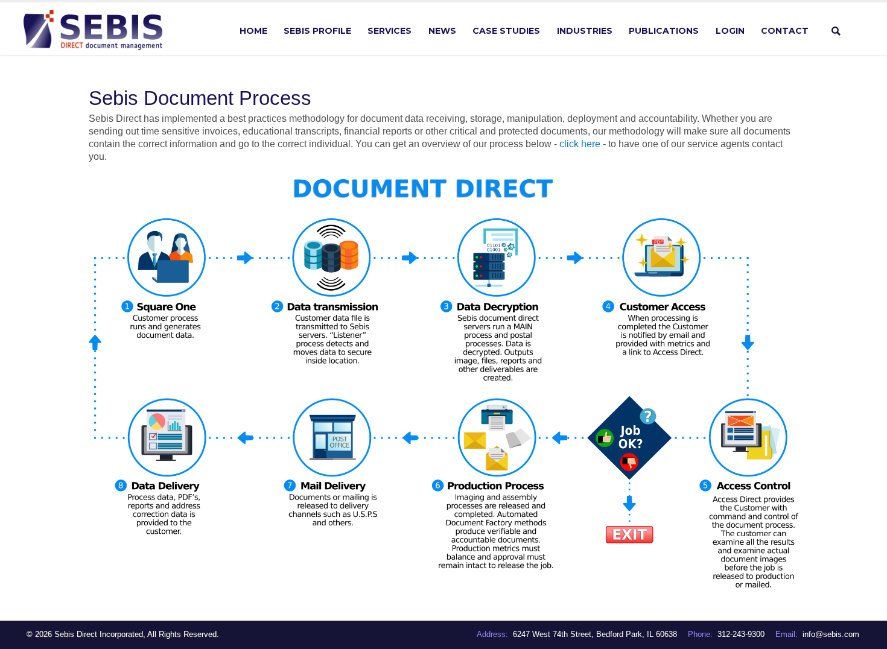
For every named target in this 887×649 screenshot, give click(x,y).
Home (253, 30)
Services (389, 30)
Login (730, 30)
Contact (785, 30)
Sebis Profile (317, 30)
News (442, 30)
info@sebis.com (831, 634)
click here (579, 144)
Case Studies (506, 30)
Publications (664, 30)
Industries (584, 30)
